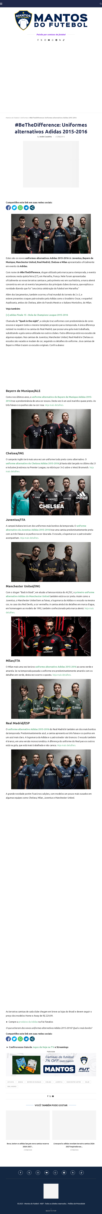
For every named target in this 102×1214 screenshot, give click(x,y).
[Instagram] (45, 40)
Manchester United (74, 1082)
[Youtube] (49, 40)
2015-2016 (10, 1082)
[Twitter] (41, 40)
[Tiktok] (64, 40)
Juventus (58, 1082)
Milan (87, 1082)
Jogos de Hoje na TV (43, 1047)
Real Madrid (11, 1086)
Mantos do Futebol (12, 118)
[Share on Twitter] (50, 1096)
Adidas (20, 1082)
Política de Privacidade (76, 1204)
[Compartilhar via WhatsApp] (20, 207)
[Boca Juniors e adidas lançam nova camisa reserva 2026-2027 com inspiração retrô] (28, 1125)
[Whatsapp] (52, 40)
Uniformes (24, 118)
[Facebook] (37, 40)
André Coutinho (46, 137)
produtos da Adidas (28, 1022)
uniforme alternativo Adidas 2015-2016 (55, 666)
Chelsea (48, 1082)
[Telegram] (56, 40)
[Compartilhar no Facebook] (8, 207)
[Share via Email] (53, 1096)
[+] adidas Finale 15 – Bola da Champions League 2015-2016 (37, 315)
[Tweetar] (14, 207)
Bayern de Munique (34, 1082)
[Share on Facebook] (47, 1096)
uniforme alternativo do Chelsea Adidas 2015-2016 (32, 463)
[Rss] (60, 40)
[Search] (101, 3)
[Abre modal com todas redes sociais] (32, 207)
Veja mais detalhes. (54, 405)
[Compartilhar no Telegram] (26, 207)
